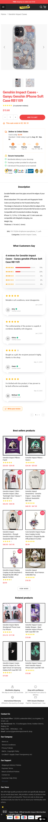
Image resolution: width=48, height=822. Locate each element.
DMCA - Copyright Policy (10, 751)
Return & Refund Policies (10, 772)
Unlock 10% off (5, 812)
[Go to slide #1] (18, 83)
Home (3, 14)
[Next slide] (43, 47)
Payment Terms (7, 768)
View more (24, 588)
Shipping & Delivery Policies (11, 765)
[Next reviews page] (43, 415)
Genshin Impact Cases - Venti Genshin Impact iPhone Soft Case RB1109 (34, 665)
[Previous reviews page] (32, 415)
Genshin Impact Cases (18, 14)
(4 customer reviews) (20, 106)
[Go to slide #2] (30, 83)
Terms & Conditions (9, 745)
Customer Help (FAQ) (9, 778)
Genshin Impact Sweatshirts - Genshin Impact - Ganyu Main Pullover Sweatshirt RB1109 (33, 495)
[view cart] (44, 7)
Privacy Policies (7, 748)
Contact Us (6, 775)
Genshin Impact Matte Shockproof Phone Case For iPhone (11, 627)
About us (5, 741)
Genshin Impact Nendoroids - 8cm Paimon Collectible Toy (34, 572)
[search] (41, 7)
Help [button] (43, 819)
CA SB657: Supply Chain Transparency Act (17, 754)
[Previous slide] (4, 47)
